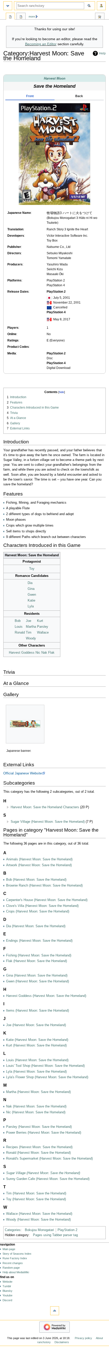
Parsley (42, 626)
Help (102, 53)
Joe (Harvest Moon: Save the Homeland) (36, 1025)
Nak (44, 652)
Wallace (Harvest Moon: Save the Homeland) (39, 1214)
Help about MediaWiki (16, 1272)
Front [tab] (30, 96)
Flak (51, 652)
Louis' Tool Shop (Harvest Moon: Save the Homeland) (45, 1066)
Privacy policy (83, 1338)
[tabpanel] (54, 154)
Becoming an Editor (41, 44)
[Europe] (49, 307)
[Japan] (49, 297)
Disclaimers (62, 1342)
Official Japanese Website (22, 773)
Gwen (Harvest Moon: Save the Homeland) (37, 981)
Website (7, 1281)
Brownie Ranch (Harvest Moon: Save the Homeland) (44, 885)
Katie (31, 600)
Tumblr (7, 1286)
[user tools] (101, 5)
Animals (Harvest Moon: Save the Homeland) (39, 859)
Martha (31, 626)
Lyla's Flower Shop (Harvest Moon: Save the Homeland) (47, 1077)
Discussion (21, 17)
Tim (28, 632)
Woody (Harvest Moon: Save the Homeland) (38, 1219)
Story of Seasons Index (17, 1253)
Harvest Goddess (21, 652)
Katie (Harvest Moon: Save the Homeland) (37, 1040)
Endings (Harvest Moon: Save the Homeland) (39, 940)
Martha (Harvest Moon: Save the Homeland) (38, 1092)
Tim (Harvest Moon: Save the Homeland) (36, 1193)
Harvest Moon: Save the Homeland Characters (45, 807)
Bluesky (7, 1290)
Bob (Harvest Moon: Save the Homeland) (36, 879)
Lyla (31, 606)
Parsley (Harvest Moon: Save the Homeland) (39, 1127)
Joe (28, 621)
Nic (37, 652)
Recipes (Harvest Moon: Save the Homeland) (39, 1147)
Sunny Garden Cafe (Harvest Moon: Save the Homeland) (47, 1179)
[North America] (49, 302)
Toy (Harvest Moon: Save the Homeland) (36, 1199)
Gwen (32, 594)
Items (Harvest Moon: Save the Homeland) (37, 1010)
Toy (31, 569)
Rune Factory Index (15, 1258)
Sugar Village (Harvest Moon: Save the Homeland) (48, 821)
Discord (7, 1300)
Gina (31, 589)
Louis (19, 626)
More (32, 16)
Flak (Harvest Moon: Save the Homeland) (36, 961)
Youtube (7, 1295)
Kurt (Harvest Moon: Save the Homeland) (36, 1045)
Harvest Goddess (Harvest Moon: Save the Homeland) (46, 996)
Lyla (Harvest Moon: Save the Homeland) (36, 1071)
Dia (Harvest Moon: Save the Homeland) (35, 926)
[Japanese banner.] (25, 724)
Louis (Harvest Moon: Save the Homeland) (37, 1060)
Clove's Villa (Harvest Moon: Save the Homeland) (42, 906)
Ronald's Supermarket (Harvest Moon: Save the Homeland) (49, 1158)
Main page (9, 1249)
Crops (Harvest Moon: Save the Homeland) (37, 911)
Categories (13, 1230)
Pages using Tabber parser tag (55, 1235)
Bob (18, 621)
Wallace (43, 632)
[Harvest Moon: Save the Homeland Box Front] (54, 154)
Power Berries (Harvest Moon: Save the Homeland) (43, 1132)
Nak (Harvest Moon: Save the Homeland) (36, 1106)
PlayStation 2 (67, 1230)
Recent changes (13, 1263)
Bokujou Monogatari (39, 1230)
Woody (31, 638)
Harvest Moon (54, 78)
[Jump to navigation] (7, 5)
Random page (11, 1267)
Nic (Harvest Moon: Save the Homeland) (35, 1112)
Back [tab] (79, 96)
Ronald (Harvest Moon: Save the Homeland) (38, 1153)
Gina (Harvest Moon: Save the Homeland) (36, 975)
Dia (30, 583)
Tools (99, 17)
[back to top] (54, 1310)
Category (10, 17)
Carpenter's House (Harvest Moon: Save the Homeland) (46, 900)
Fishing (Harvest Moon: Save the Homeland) (38, 955)
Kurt (40, 621)
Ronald (20, 632)
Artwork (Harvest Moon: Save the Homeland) (39, 865)
